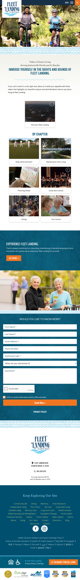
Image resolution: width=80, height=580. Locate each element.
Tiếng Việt (59, 541)
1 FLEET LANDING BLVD (41, 463)
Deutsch (60, 544)
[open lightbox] (40, 111)
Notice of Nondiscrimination (17, 541)
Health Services (64, 510)
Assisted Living (15, 510)
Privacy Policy (40, 411)
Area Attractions (59, 503)
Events (70, 517)
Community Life (20, 503)
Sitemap (40, 563)
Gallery (29, 517)
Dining (33, 503)
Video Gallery (57, 517)
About (13, 520)
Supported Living (63, 507)
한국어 (69, 544)
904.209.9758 (41, 471)
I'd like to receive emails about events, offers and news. (26, 397)
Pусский (35, 544)
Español (34, 541)
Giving (22, 520)
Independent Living (18, 507)
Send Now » (40, 402)
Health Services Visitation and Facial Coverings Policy (40, 538)
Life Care (48, 507)
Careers (46, 523)
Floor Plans (35, 507)
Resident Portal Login (64, 562)
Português (69, 541)
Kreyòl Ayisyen (47, 541)
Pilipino (27, 544)
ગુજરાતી (41, 548)
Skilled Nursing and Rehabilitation (22, 513)
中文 (10, 544)
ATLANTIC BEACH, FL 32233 (40, 466)
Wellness (44, 503)
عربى (43, 544)
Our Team (33, 520)
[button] (77, 2)
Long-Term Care (47, 510)
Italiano (51, 544)
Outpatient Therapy (48, 513)
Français (17, 544)
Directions (57, 520)
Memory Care (30, 510)
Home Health (66, 513)
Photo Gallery (42, 517)
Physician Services (14, 517)
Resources (34, 523)
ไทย (47, 548)
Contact (45, 520)
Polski (32, 548)
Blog (67, 520)
